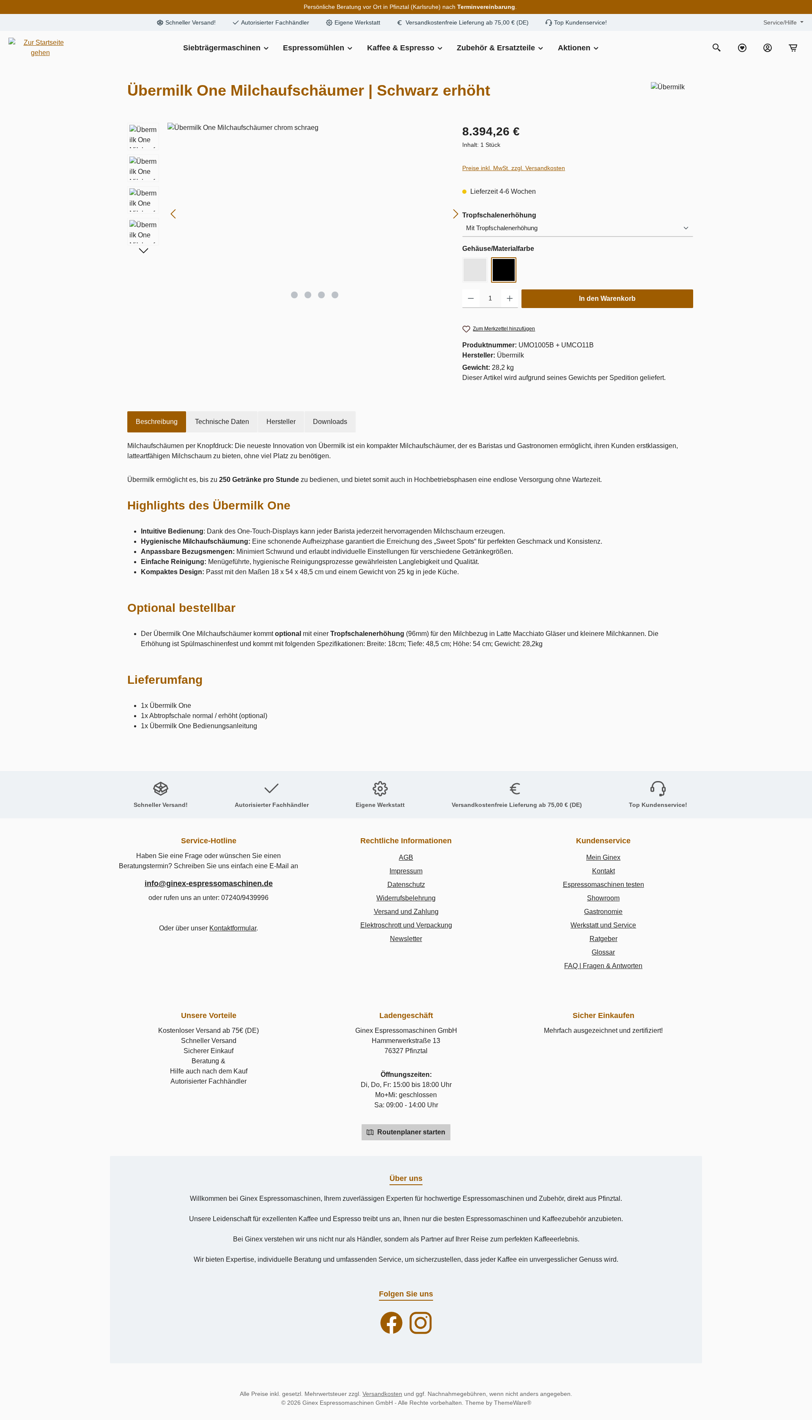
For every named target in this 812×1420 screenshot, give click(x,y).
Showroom (603, 898)
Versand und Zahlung (406, 911)
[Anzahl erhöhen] (509, 298)
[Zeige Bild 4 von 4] (335, 295)
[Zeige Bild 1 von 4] (294, 295)
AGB (406, 857)
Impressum (406, 871)
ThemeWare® (512, 1402)
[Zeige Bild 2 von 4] (307, 295)
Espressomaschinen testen (603, 884)
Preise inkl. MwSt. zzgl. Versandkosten (513, 168)
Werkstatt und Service (603, 925)
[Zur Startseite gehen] (40, 48)
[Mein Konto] (767, 48)
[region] (290, 214)
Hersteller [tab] (281, 421)
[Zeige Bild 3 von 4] (321, 295)
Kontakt (603, 871)
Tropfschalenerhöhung (499, 215)
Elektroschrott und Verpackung (406, 925)
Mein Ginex (603, 857)
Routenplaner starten (410, 1132)
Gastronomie (603, 911)
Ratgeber (603, 938)
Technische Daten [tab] (222, 421)
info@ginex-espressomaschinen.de (209, 883)
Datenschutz (406, 884)
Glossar (603, 952)
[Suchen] (716, 48)
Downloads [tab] (330, 421)
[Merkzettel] (742, 48)
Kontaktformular (232, 928)
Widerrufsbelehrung (406, 898)
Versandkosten (382, 1393)
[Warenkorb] (793, 48)
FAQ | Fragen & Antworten (603, 965)
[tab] (156, 421)
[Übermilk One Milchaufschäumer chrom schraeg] (314, 214)
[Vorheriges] (173, 214)
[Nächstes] (455, 214)
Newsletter (406, 938)
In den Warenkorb (607, 298)
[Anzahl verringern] (471, 298)
